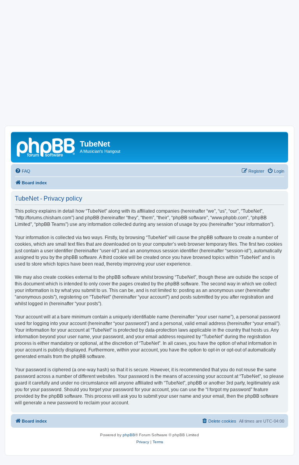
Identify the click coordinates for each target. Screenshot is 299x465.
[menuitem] (22, 171)
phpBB (129, 435)
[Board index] (46, 146)
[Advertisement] (149, 67)
